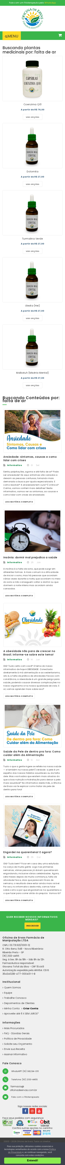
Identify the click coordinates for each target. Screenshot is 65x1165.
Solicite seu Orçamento (18, 1044)
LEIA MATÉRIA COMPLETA (19, 501)
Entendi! (32, 1160)
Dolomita (32, 171)
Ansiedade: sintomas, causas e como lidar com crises (30, 458)
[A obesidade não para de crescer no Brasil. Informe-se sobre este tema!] (32, 625)
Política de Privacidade (18, 1038)
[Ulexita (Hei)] (32, 279)
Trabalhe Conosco (15, 998)
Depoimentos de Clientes (19, 1003)
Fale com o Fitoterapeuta (25, 1097)
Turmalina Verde (32, 238)
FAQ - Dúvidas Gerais (17, 1033)
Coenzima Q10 (33, 104)
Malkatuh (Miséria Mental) (32, 372)
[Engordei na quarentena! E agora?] (32, 826)
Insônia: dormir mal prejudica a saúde (30, 557)
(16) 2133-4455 (10, 956)
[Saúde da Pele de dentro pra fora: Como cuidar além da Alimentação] (32, 725)
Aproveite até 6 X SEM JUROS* (21, 1013)
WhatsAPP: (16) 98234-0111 (25, 1071)
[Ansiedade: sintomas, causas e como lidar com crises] (32, 430)
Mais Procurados (14, 1028)
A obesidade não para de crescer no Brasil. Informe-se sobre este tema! (29, 652)
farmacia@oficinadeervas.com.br (23, 1088)
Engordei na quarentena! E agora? (27, 852)
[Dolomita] (32, 145)
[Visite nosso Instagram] (32, 1111)
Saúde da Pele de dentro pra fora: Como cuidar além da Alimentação (31, 753)
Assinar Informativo (15, 1054)
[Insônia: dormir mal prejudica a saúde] (32, 531)
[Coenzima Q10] (32, 78)
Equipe (8, 992)
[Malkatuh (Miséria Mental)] (32, 347)
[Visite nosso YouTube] (39, 1111)
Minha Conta (12, 1008)
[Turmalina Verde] (32, 213)
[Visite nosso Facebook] (25, 1111)
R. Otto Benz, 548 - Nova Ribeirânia (22, 948)
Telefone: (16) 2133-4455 (24, 1079)
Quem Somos (12, 987)
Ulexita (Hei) (32, 305)
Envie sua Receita (14, 1049)
